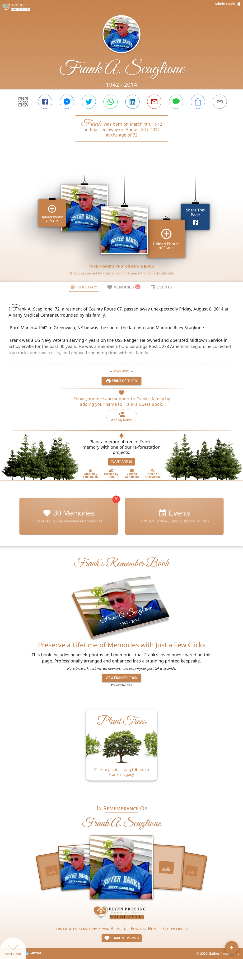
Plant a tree (121, 461)
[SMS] (176, 102)
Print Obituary (124, 381)
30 (116, 499)
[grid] (121, 219)
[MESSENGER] (67, 102)
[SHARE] (198, 102)
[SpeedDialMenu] (231, 947)
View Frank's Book (121, 678)
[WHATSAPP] (110, 102)
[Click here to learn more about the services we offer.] (121, 914)
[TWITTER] (89, 102)
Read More (121, 371)
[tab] (84, 287)
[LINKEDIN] (132, 102)
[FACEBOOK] (45, 102)
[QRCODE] (23, 102)
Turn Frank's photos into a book (121, 266)
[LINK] (220, 102)
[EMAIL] (154, 102)
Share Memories (124, 938)
